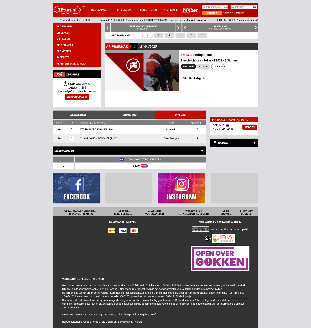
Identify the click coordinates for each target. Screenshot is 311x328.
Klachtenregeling (140, 314)
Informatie (170, 9)
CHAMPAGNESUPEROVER (95, 138)
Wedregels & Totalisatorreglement (193, 212)
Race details (188, 66)
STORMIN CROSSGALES (94, 129)
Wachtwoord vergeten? (233, 13)
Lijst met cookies (246, 212)
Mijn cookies (225, 212)
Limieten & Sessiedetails (123, 212)
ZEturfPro (218, 66)
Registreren (148, 9)
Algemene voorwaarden (154, 212)
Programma (98, 9)
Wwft (154, 314)
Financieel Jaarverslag (75, 314)
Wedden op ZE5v (77, 96)
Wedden (250, 127)
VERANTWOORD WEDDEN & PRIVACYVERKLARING (80, 212)
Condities (203, 66)
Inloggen (212, 12)
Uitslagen (124, 9)
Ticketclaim (122, 314)
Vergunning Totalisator (102, 314)
